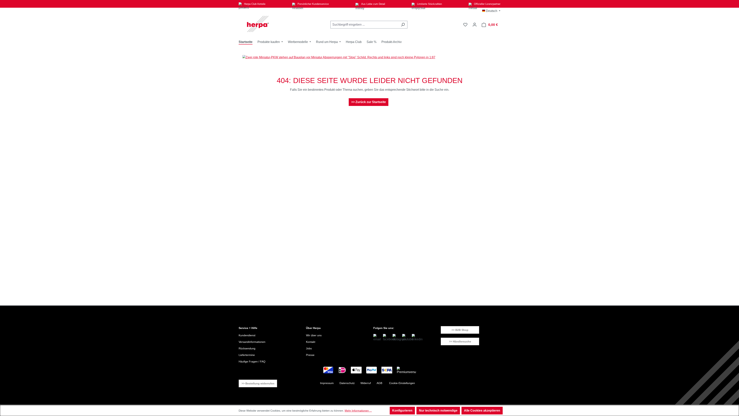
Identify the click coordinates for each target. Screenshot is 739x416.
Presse (310, 354)
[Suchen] (402, 25)
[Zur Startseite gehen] (258, 24)
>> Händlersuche (460, 341)
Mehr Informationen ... (358, 410)
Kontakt (310, 341)
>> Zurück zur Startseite (368, 102)
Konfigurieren (402, 410)
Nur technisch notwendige (438, 410)
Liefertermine (247, 354)
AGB (379, 383)
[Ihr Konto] (474, 25)
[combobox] (364, 25)
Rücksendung (247, 348)
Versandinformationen (252, 341)
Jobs (309, 348)
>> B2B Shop (459, 329)
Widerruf (365, 383)
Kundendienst (247, 335)
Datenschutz (347, 383)
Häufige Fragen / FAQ (252, 361)
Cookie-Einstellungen (402, 383)
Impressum (327, 383)
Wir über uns (314, 335)
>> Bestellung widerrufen (258, 383)
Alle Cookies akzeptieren (482, 410)
